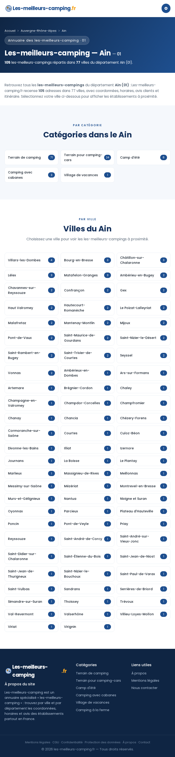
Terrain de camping (92, 673)
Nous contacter (144, 688)
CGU (55, 742)
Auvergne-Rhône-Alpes (39, 31)
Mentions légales (145, 680)
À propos (139, 673)
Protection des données (103, 742)
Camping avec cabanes (96, 695)
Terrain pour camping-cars (98, 680)
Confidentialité (72, 742)
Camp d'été (86, 688)
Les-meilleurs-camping (44, 8)
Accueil (10, 31)
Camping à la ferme (92, 710)
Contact (144, 742)
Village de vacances (92, 702)
